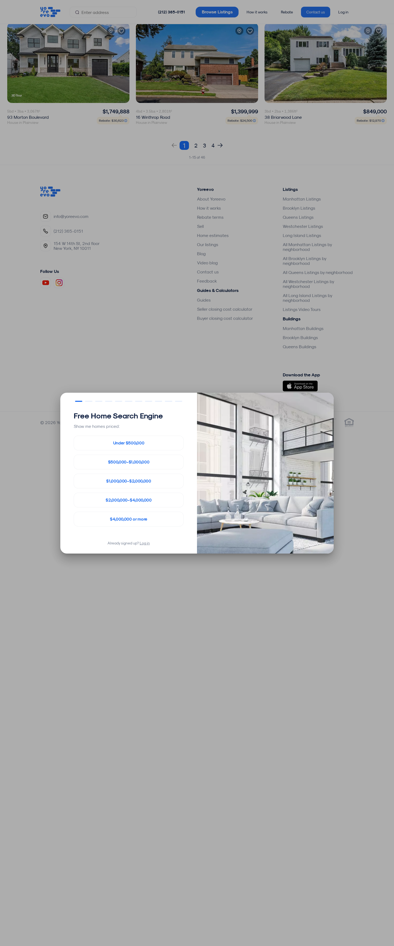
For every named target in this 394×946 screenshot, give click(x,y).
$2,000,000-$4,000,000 (128, 500)
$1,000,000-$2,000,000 (128, 481)
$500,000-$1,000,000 (129, 462)
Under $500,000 (128, 443)
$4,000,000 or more (128, 519)
